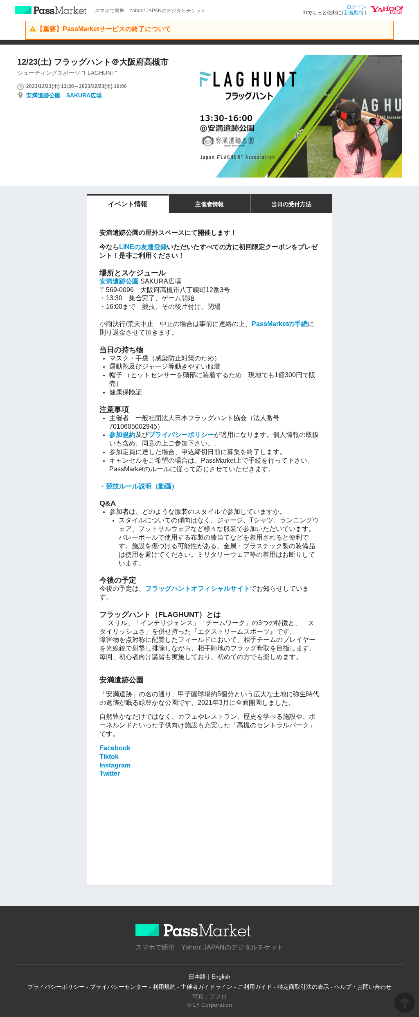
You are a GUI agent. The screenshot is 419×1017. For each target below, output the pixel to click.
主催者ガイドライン (206, 986)
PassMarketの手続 (280, 323)
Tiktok (109, 756)
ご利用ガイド (255, 986)
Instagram (115, 765)
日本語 (197, 976)
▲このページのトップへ (404, 1002)
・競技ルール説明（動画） (138, 486)
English (221, 976)
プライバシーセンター (118, 986)
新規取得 (354, 13)
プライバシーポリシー (181, 434)
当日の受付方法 (291, 204)
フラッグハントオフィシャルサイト (197, 588)
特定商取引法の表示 (303, 986)
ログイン (356, 7)
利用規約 (164, 986)
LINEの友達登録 (143, 246)
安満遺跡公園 (119, 281)
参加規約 (122, 434)
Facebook (115, 748)
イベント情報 (127, 203)
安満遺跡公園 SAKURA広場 (64, 95)
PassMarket (51, 10)
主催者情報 (209, 204)
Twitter (109, 773)
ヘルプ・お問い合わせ (363, 986)
